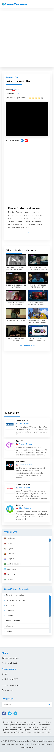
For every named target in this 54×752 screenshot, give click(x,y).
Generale (10, 610)
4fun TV (19, 441)
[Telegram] (15, 713)
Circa (4, 674)
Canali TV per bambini (15, 600)
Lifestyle (9, 626)
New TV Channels (10, 663)
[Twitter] (10, 713)
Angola (10, 559)
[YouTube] (26, 140)
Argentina (11, 569)
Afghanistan (12, 538)
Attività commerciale (15, 595)
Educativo (10, 605)
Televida (19, 505)
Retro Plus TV (22, 421)
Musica (9, 631)
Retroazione (8, 690)
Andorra (10, 554)
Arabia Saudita (14, 564)
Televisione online (10, 658)
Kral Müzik (20, 462)
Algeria (10, 549)
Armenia (11, 574)
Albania (10, 543)
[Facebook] (4, 713)
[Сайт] (22, 140)
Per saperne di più (27, 346)
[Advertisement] (27, 38)
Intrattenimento (13, 621)
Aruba (10, 579)
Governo (10, 616)
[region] (27, 559)
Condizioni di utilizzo (11, 685)
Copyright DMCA (10, 679)
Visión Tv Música (23, 485)
